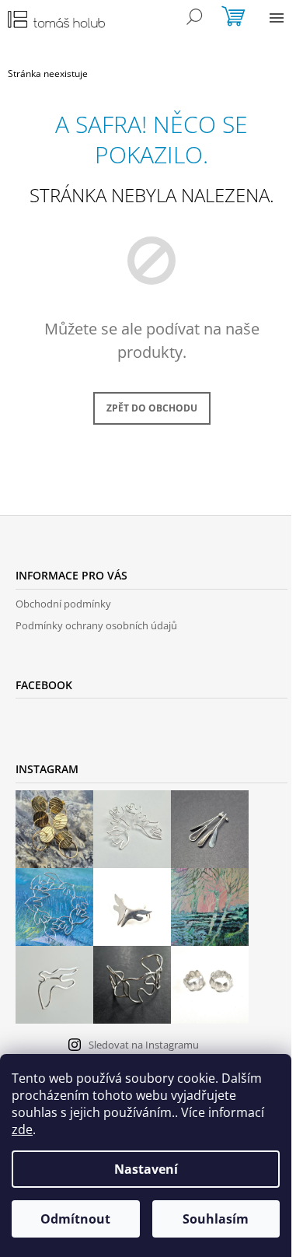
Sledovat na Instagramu (144, 1045)
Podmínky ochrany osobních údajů (96, 625)
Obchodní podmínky (63, 604)
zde (22, 1129)
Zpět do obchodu (151, 408)
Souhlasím (216, 1218)
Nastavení (146, 1169)
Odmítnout (75, 1218)
